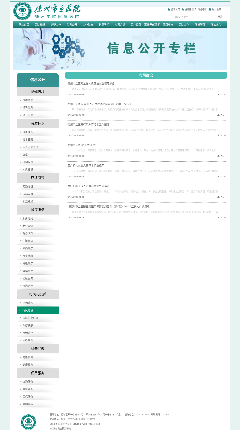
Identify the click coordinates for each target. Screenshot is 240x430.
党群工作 (56, 24)
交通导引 (27, 186)
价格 (25, 154)
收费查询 (27, 389)
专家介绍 (120, 24)
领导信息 (27, 107)
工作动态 (88, 24)
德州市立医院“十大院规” (82, 145)
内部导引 (27, 194)
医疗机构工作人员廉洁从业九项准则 (89, 186)
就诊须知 (27, 233)
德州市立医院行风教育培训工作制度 (89, 124)
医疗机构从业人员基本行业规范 (86, 165)
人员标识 (27, 169)
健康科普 (27, 357)
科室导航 (104, 24)
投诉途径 (27, 332)
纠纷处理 (27, 340)
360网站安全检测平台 (60, 428)
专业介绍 (27, 225)
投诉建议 (189, 9)
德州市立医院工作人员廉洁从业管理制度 (91, 83)
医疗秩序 (27, 325)
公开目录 (27, 115)
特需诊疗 (27, 286)
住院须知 (27, 240)
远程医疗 (27, 271)
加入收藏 (216, 9)
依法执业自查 (30, 317)
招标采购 (27, 302)
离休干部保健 (152, 24)
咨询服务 (27, 381)
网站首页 (24, 24)
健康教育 (168, 24)
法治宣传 (216, 24)
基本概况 (27, 100)
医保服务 (27, 396)
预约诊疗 (27, 248)
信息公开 (72, 24)
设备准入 (27, 132)
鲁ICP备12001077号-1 (60, 424)
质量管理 (200, 24)
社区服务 (27, 278)
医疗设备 (136, 24)
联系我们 (202, 9)
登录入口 (175, 9)
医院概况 (40, 24)
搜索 (220, 16)
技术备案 (27, 139)
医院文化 (184, 24)
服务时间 (27, 218)
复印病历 (27, 404)
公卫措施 (27, 201)
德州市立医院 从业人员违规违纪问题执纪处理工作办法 (99, 104)
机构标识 (27, 162)
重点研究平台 (30, 147)
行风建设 (27, 310)
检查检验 (27, 256)
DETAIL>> (221, 94)
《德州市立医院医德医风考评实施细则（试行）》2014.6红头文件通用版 (109, 206)
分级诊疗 (27, 263)
